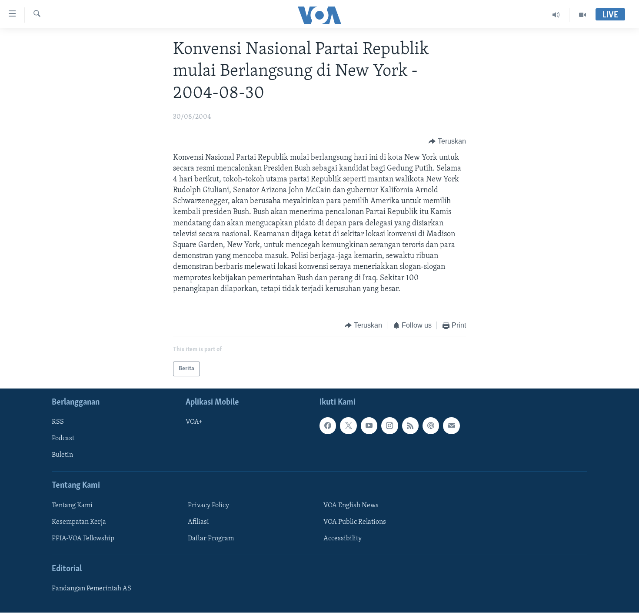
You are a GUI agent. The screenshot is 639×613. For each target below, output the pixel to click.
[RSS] (410, 426)
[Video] (582, 14)
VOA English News (351, 505)
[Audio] (556, 14)
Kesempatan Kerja (79, 522)
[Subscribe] (451, 426)
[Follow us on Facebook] (328, 426)
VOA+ (194, 422)
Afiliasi (198, 522)
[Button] (447, 141)
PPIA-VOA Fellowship (83, 538)
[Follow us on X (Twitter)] (348, 426)
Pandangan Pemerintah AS (91, 589)
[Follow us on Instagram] (389, 426)
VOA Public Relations (354, 522)
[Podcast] (431, 426)
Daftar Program (211, 538)
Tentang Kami (72, 505)
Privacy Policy (208, 505)
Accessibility (342, 538)
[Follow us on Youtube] (369, 426)
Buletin (62, 455)
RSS (58, 422)
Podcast (63, 438)
